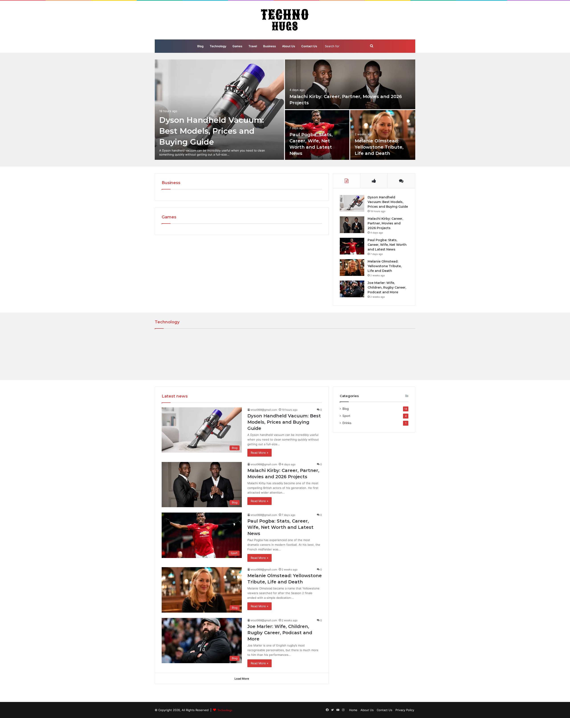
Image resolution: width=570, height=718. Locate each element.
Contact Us (309, 46)
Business (269, 46)
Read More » (259, 452)
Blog (200, 46)
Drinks (346, 423)
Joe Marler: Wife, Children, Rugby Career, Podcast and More (387, 287)
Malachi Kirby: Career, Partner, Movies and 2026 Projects (385, 223)
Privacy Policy (404, 710)
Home (353, 710)
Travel (252, 46)
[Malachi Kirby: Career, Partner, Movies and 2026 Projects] (350, 84)
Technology (218, 46)
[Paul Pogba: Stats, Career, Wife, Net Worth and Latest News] (352, 246)
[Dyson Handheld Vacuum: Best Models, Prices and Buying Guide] (219, 109)
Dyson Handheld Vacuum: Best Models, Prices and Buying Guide (211, 131)
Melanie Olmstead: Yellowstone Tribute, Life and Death (379, 147)
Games (237, 46)
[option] (285, 109)
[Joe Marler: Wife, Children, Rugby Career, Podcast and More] (352, 289)
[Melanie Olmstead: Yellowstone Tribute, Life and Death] (382, 135)
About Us (288, 46)
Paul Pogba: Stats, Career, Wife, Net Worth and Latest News (387, 244)
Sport (346, 416)
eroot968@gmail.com (264, 409)
